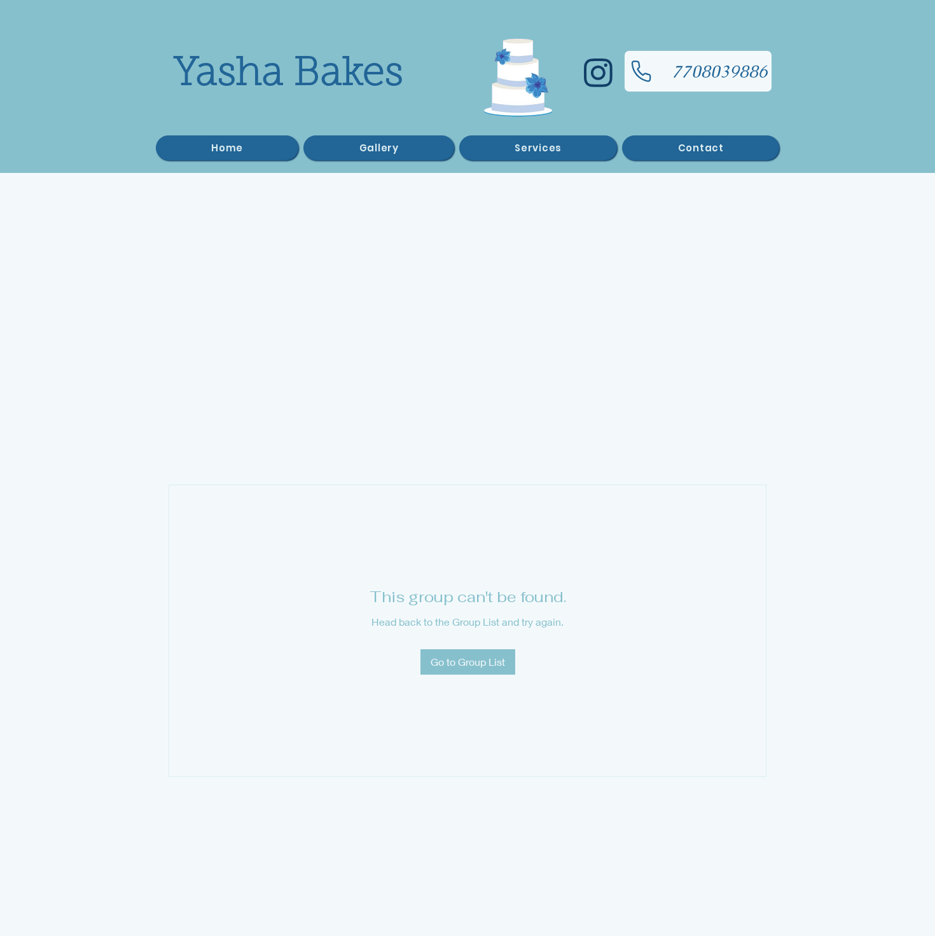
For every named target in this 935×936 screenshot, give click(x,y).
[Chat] (598, 73)
